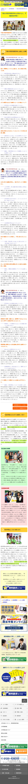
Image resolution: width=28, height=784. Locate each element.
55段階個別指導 (5, 488)
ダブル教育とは (6, 600)
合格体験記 (15, 600)
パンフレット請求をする (20, 408)
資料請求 (5, 602)
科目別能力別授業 (5, 448)
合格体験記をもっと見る (20, 405)
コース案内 (22, 600)
